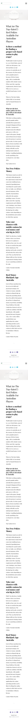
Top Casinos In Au (11, 163)
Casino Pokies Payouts (12, 336)
